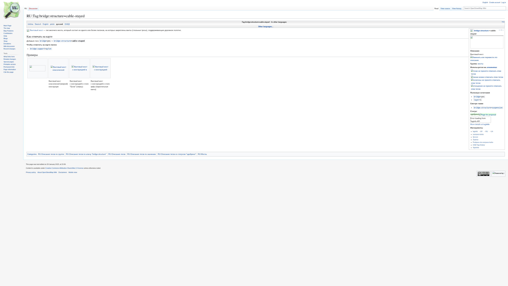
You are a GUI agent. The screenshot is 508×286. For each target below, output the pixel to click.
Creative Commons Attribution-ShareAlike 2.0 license (64, 168)
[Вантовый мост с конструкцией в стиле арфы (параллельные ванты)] (100, 68)
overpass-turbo (478, 134)
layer (476, 100)
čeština (30, 24)
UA (492, 131)
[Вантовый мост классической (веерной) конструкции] (58, 68)
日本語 (67, 24)
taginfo (475, 131)
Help (503, 22)
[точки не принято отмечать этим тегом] (487, 72)
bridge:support (37, 49)
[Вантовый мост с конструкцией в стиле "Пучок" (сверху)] (79, 68)
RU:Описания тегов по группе (51, 154)
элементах (492, 67)
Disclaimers (62, 172)
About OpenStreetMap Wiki (47, 172)
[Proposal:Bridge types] (487, 114)
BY (481, 131)
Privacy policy (31, 172)
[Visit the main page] (11, 10)
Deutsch (38, 24)
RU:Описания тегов (116, 154)
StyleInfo (476, 147)
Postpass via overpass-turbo (483, 142)
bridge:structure (481, 31)
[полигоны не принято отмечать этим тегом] (487, 81)
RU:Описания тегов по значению (141, 154)
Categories (32, 154)
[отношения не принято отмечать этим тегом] (487, 87)
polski (52, 24)
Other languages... (265, 27)
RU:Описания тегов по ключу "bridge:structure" (86, 154)
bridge (477, 97)
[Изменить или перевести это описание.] (486, 60)
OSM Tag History (479, 145)
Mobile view (73, 172)
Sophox (475, 139)
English (45, 24)
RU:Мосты (202, 154)
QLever (475, 137)
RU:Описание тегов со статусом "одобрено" (177, 154)
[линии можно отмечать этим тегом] (487, 77)
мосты (480, 64)
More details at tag (479, 124)
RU (487, 131)
